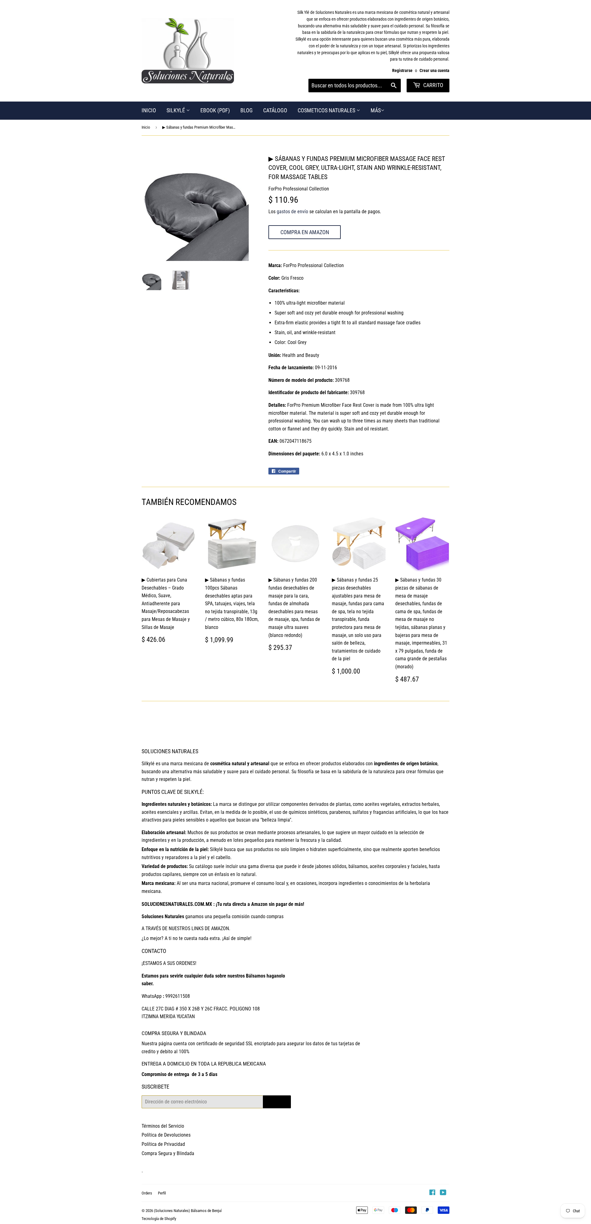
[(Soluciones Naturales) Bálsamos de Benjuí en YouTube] (443, 1193)
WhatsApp (152, 996)
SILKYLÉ (176, 110)
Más (376, 110)
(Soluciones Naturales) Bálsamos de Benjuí (188, 1210)
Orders (147, 1193)
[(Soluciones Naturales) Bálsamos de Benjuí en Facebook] (432, 1193)
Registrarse (402, 70)
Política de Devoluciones (166, 1135)
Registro (277, 1102)
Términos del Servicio (163, 1126)
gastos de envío (292, 211)
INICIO (149, 110)
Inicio (146, 127)
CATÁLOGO (275, 110)
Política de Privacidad (163, 1144)
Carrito (432, 85)
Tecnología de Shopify (159, 1218)
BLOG (246, 110)
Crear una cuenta (434, 70)
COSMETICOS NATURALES (327, 110)
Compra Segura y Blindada (168, 1153)
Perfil (162, 1193)
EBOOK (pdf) (215, 110)
